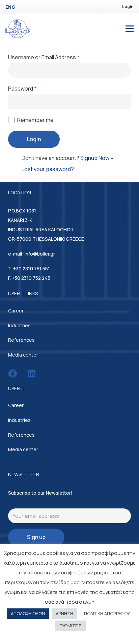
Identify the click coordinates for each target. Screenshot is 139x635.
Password (22, 88)
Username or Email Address (43, 57)
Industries (19, 325)
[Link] (17, 29)
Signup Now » (96, 158)
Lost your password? (48, 169)
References (21, 340)
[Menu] (129, 28)
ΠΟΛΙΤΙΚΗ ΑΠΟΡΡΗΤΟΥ (107, 613)
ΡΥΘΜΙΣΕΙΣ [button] (70, 626)
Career (16, 310)
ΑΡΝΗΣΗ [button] (64, 613)
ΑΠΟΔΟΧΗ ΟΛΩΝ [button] (28, 613)
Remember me (35, 120)
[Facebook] (12, 373)
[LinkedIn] (31, 373)
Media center (23, 355)
